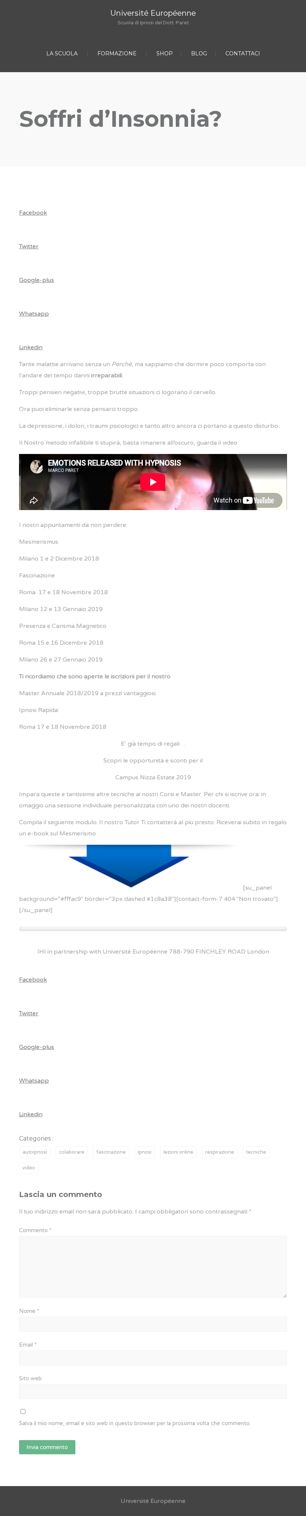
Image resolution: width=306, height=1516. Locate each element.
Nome (29, 1311)
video (28, 1168)
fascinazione (111, 1152)
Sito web (30, 1378)
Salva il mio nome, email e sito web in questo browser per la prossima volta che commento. (135, 1423)
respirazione (219, 1152)
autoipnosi (34, 1152)
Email (28, 1344)
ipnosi (145, 1152)
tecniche (256, 1152)
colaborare (71, 1152)
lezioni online (178, 1152)
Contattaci (242, 53)
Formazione (117, 53)
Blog (199, 53)
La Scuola (62, 53)
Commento (35, 1230)
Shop (164, 53)
